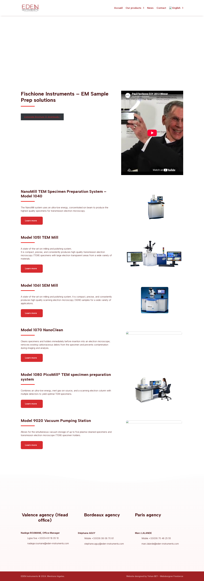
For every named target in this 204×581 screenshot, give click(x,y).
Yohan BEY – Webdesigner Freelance (165, 576)
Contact (161, 7)
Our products (133, 7)
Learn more (31, 220)
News (150, 7)
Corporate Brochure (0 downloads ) (42, 116)
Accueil (118, 7)
